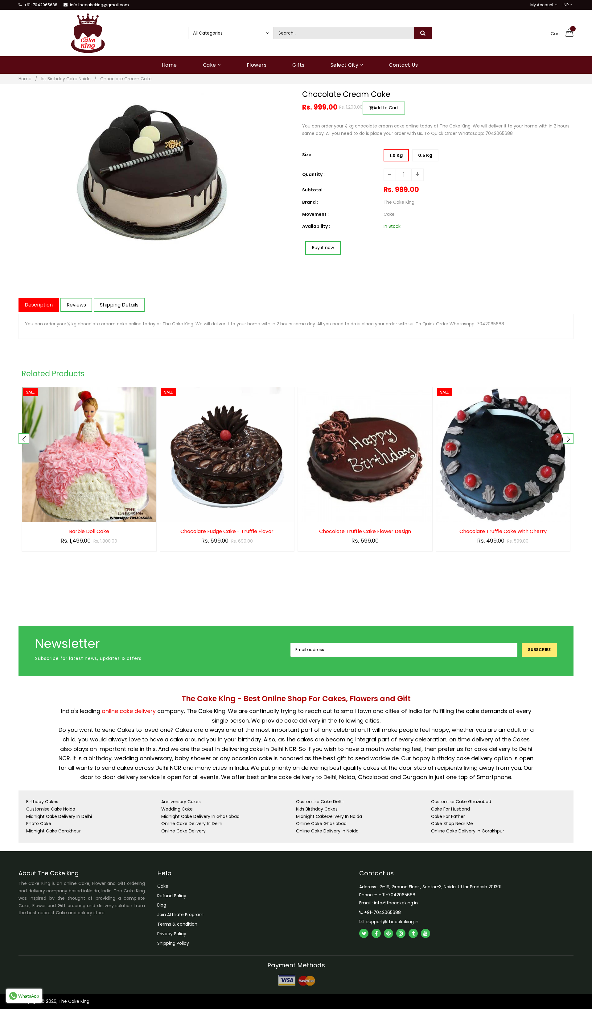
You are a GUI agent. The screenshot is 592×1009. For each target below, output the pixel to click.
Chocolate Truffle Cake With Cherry (503, 531)
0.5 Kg (425, 155)
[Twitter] (363, 933)
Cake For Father (448, 816)
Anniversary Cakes (181, 801)
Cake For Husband (450, 809)
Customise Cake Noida (50, 809)
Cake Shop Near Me (452, 823)
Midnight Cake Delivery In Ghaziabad (200, 816)
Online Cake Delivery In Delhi (191, 823)
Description (39, 304)
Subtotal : (313, 190)
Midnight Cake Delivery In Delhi (59, 816)
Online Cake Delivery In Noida (327, 831)
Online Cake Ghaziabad (321, 823)
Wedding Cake (177, 809)
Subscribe (539, 650)
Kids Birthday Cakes (317, 809)
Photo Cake (38, 823)
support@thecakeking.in (392, 922)
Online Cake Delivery (183, 831)
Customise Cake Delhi (319, 801)
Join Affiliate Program (180, 914)
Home (24, 79)
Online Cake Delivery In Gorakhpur (467, 831)
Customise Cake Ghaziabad (461, 801)
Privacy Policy (171, 934)
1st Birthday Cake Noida (66, 79)
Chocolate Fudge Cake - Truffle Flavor (226, 531)
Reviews (76, 304)
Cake (162, 886)
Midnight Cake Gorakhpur (53, 831)
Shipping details (119, 304)
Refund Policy (171, 896)
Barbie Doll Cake (89, 531)
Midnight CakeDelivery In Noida (329, 816)
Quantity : (313, 174)
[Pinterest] (388, 933)
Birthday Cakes (42, 801)
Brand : (310, 202)
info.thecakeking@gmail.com (99, 5)
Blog (161, 905)
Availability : (316, 226)
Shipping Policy (173, 943)
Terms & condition (177, 924)
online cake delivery (129, 711)
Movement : (315, 214)
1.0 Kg (396, 155)
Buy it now (323, 247)
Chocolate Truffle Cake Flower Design (365, 531)
